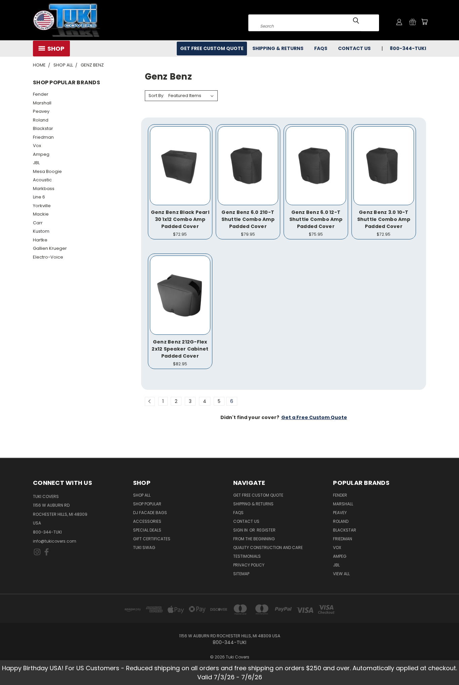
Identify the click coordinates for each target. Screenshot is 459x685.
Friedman (43, 137)
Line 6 (39, 197)
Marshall (42, 103)
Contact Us (354, 48)
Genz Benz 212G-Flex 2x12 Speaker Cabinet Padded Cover (180, 348)
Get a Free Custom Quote (314, 417)
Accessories (147, 521)
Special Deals (147, 530)
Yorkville (42, 205)
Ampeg (41, 154)
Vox (37, 145)
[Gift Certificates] (412, 21)
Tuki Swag (144, 547)
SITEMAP (241, 574)
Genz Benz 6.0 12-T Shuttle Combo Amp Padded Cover (315, 219)
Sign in (241, 530)
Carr (38, 223)
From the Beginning (254, 539)
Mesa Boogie (47, 171)
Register (266, 530)
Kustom (41, 231)
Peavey (41, 111)
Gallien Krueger (50, 248)
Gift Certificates (151, 539)
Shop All (142, 495)
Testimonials (247, 556)
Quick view (180, 158)
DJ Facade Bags (150, 512)
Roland (40, 120)
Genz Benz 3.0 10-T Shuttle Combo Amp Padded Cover (383, 219)
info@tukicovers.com (54, 541)
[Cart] (424, 21)
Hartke (40, 240)
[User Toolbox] (399, 21)
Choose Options (180, 171)
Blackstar (43, 128)
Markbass (43, 188)
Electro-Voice (48, 257)
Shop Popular (147, 504)
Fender (40, 94)
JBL (36, 162)
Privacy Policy (248, 565)
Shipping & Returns (277, 48)
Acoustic (42, 180)
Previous (441, 664)
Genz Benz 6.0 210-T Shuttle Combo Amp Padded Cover (248, 219)
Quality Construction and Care (268, 547)
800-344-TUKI (47, 532)
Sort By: (156, 95)
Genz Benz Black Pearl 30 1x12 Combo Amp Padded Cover (180, 219)
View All (341, 574)
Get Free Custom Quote (212, 48)
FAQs (320, 48)
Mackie (41, 214)
